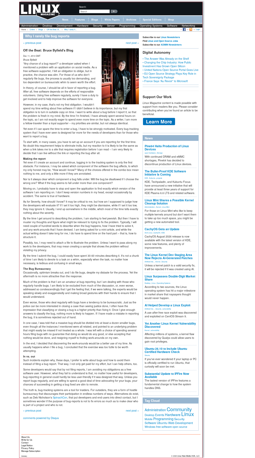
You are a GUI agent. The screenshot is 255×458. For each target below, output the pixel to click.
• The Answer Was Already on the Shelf (166, 58)
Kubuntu (152, 178)
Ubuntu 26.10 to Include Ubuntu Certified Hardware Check (166, 350)
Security (97, 25)
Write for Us (26, 439)
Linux (154, 283)
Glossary (24, 456)
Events (159, 415)
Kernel (158, 207)
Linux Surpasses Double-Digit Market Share (170, 278)
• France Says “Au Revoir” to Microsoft (165, 81)
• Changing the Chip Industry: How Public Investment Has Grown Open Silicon (167, 64)
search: (82, 6)
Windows (150, 427)
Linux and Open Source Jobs (163, 41)
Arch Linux (148, 233)
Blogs (94, 19)
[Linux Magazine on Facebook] (184, 29)
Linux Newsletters (170, 37)
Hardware (82, 25)
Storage (160, 153)
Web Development (180, 423)
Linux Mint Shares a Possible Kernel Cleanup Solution (169, 201)
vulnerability (166, 309)
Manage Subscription (30, 450)
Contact (24, 442)
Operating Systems (151, 25)
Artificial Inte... (149, 261)
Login (198, 29)
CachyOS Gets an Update (162, 229)
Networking (188, 25)
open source (179, 427)
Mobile (149, 419)
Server (111, 25)
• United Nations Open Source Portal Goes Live (170, 70)
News (65, 19)
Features (80, 19)
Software (172, 25)
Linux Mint (165, 207)
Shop (171, 19)
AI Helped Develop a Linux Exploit (167, 305)
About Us (25, 436)
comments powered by (41, 418)
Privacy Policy (27, 448)
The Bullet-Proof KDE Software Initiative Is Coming (165, 172)
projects (159, 178)
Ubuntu (147, 355)
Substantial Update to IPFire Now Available (167, 375)
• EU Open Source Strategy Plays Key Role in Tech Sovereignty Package (169, 75)
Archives (131, 19)
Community (179, 409)
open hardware (150, 153)
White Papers (112, 19)
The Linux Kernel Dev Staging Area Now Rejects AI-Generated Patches (169, 256)
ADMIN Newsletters (171, 44)
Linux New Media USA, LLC (188, 456)
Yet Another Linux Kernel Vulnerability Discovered (170, 325)
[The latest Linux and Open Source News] (190, 29)
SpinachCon (60, 397)
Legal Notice (26, 445)
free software (164, 427)
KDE (146, 178)
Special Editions (152, 19)
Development (64, 25)
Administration (29, 25)
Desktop (47, 25)
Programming (127, 25)
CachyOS (156, 233)
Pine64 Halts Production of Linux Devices (167, 147)
